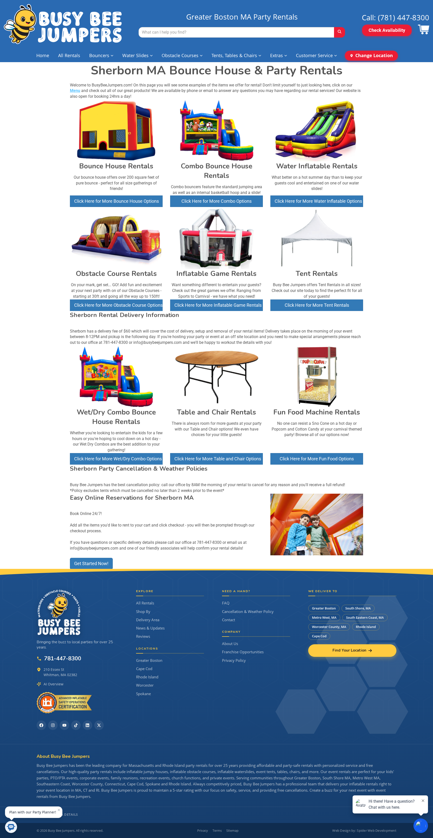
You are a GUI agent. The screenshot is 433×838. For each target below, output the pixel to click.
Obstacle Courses (180, 55)
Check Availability (387, 30)
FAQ (226, 603)
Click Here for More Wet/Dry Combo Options (118, 458)
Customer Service (314, 55)
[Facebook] (41, 725)
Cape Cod (144, 668)
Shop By (143, 611)
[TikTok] (76, 725)
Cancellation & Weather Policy (248, 611)
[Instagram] (53, 725)
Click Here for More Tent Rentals (317, 305)
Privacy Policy (234, 660)
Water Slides (135, 55)
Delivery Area (147, 619)
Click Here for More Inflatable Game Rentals (218, 305)
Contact (228, 619)
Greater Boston (149, 660)
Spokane (143, 693)
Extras (276, 55)
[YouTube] (64, 725)
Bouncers (99, 55)
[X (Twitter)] (99, 725)
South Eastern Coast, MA (365, 617)
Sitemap (232, 830)
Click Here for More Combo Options (216, 201)
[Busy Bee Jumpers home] (59, 612)
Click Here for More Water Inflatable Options (318, 201)
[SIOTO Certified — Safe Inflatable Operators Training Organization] (64, 702)
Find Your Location (349, 650)
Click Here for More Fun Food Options (317, 458)
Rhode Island (147, 677)
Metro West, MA (324, 617)
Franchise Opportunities (243, 652)
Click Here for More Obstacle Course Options (118, 305)
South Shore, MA (358, 608)
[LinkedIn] (87, 725)
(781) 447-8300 (403, 17)
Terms (217, 830)
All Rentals (69, 55)
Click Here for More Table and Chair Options (217, 458)
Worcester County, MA (329, 626)
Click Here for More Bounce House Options (116, 201)
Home (42, 55)
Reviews (143, 636)
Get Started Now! (91, 563)
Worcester (145, 685)
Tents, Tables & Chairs (234, 55)
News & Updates (150, 628)
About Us (230, 643)
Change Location (374, 55)
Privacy (202, 830)
